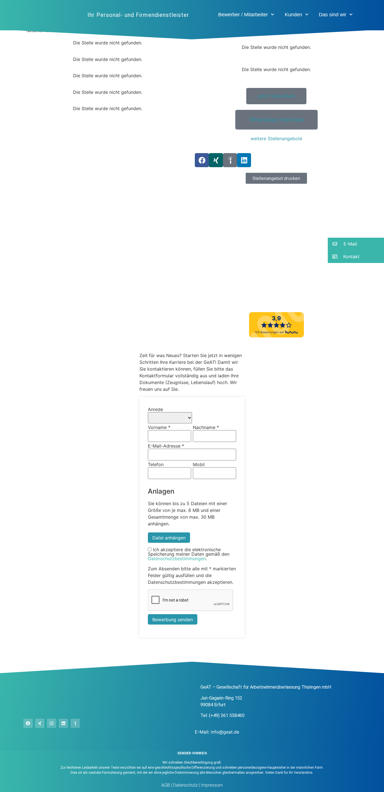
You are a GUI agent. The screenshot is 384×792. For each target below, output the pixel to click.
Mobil (199, 464)
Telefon (156, 464)
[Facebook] (202, 160)
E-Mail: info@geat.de (217, 732)
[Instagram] (51, 723)
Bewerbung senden (172, 619)
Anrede (155, 409)
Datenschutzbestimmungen (177, 558)
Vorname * (159, 427)
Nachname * (206, 427)
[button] (276, 178)
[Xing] (216, 160)
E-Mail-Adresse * (166, 446)
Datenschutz (185, 785)
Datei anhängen (169, 538)
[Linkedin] (244, 160)
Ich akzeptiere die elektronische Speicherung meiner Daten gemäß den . (188, 554)
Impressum (211, 785)
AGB (165, 785)
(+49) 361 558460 (227, 715)
